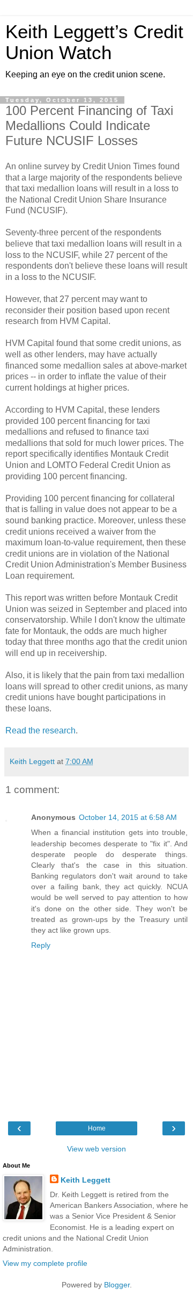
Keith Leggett (85, 1180)
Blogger (117, 1284)
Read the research (40, 730)
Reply (40, 945)
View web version (96, 1148)
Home (97, 1128)
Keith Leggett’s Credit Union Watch (94, 42)
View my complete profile (45, 1263)
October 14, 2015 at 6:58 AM (128, 817)
